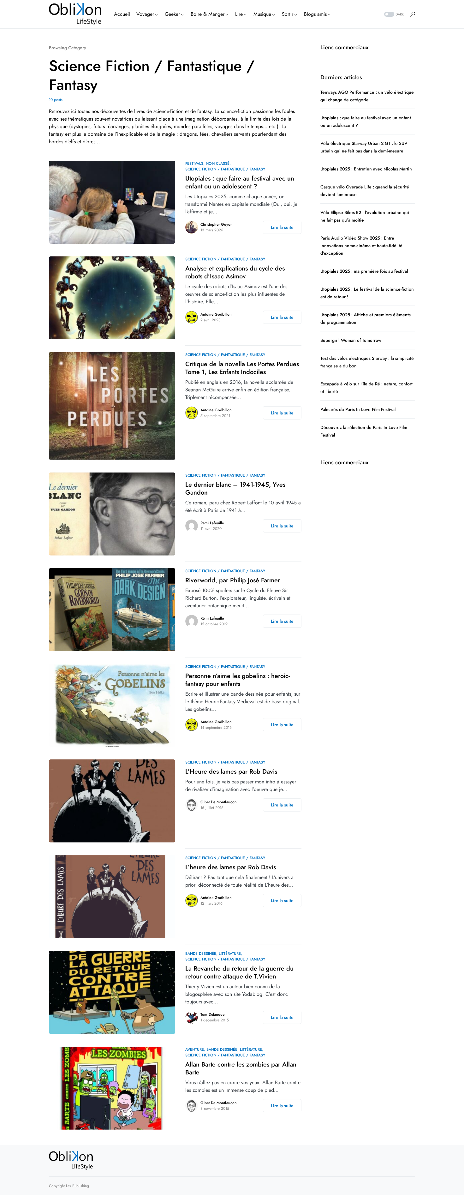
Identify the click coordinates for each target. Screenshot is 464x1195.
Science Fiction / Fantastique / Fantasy (225, 169)
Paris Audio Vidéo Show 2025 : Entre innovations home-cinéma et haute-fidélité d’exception (361, 245)
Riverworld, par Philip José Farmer (232, 580)
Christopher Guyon (216, 224)
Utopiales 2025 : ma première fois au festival (364, 271)
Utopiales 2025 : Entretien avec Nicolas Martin (366, 169)
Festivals (194, 163)
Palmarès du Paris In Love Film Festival (358, 409)
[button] (393, 14)
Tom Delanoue (212, 1014)
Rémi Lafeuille (212, 523)
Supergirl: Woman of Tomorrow (351, 340)
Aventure (194, 1049)
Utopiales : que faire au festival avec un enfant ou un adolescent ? (239, 182)
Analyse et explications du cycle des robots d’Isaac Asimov (235, 272)
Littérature (230, 953)
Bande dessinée (200, 953)
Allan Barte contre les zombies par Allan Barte (240, 1068)
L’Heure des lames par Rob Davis (231, 772)
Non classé (217, 163)
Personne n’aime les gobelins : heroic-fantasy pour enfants (237, 680)
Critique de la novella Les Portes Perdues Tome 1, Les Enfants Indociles (242, 368)
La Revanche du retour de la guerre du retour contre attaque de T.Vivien (239, 972)
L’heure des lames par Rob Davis (230, 867)
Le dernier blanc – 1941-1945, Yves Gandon (235, 488)
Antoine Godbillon (216, 314)
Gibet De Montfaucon (218, 802)
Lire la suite (282, 227)
